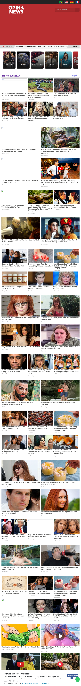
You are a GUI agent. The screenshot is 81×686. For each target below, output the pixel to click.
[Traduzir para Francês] (77, 2)
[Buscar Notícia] (77, 10)
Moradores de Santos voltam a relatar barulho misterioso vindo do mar (40, 46)
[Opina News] (16, 10)
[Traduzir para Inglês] (66, 2)
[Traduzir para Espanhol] (72, 2)
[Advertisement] (40, 30)
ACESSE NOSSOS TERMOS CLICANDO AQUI (35, 683)
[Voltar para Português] (61, 2)
